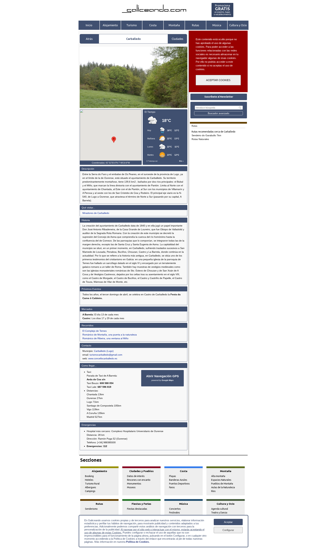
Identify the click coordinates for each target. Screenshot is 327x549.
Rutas (195, 25)
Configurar (228, 530)
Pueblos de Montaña (222, 483)
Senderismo (91, 508)
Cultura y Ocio (238, 25)
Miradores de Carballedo (95, 213)
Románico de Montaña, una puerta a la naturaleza (109, 334)
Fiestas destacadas (137, 508)
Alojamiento (110, 25)
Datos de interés (136, 476)
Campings (90, 491)
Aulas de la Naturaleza (223, 487)
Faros (172, 487)
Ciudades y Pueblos (141, 471)
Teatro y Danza (219, 512)
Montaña (174, 25)
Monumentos (134, 483)
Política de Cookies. (138, 541)
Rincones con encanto (138, 480)
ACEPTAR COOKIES (218, 80)
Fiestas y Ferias (141, 503)
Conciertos (175, 508)
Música (216, 25)
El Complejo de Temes (94, 331)
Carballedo (100, 351)
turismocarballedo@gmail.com (106, 354)
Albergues (90, 487)
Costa (153, 25)
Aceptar (228, 522)
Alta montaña (218, 476)
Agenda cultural (219, 508)
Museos (131, 487)
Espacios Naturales (221, 480)
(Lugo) (110, 351)
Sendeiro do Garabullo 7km (206, 135)
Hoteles (89, 480)
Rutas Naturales (200, 139)
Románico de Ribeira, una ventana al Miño (105, 338)
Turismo (131, 25)
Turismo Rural (92, 483)
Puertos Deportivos (179, 483)
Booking (89, 476)
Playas (172, 476)
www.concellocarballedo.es (102, 358)
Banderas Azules (178, 480)
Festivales (174, 512)
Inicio (89, 25)
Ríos (213, 491)
